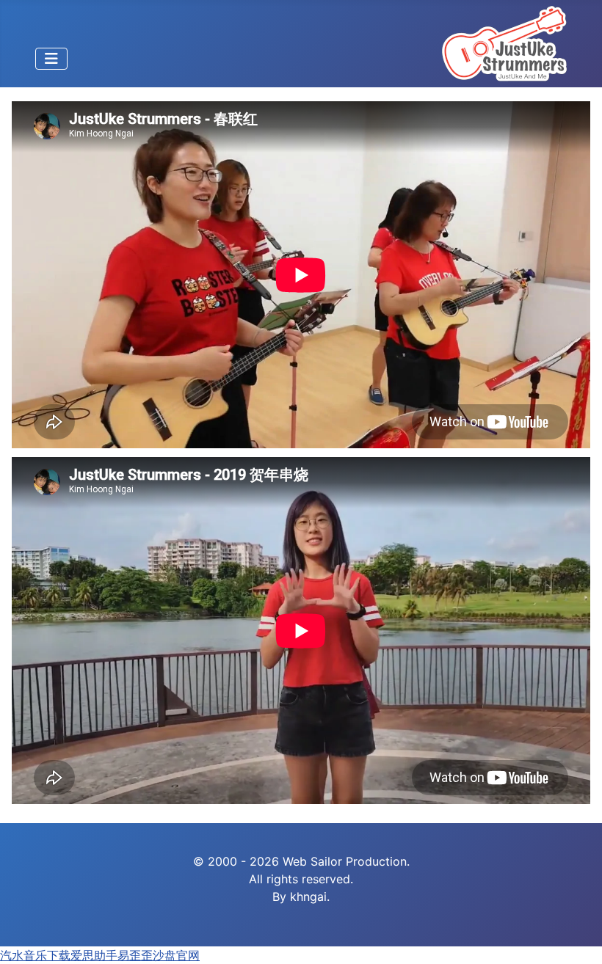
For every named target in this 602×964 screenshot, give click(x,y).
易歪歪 (135, 955)
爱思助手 (93, 955)
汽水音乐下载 (35, 955)
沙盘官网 (176, 955)
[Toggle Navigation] (51, 59)
